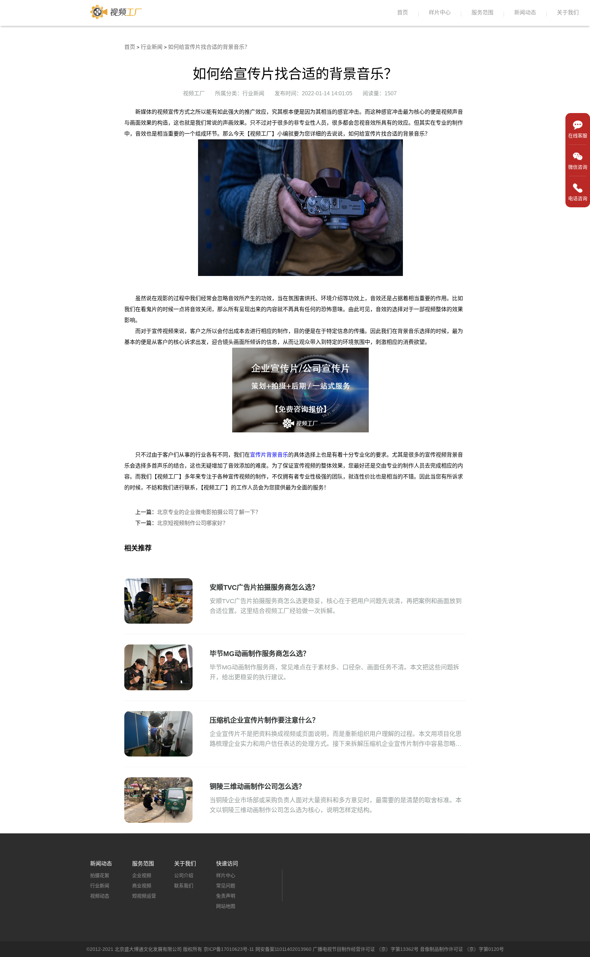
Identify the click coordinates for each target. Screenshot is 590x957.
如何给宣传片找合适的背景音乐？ (209, 47)
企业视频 (141, 875)
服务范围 (482, 12)
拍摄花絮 (99, 875)
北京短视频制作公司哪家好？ (192, 523)
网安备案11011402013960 (283, 949)
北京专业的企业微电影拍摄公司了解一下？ (209, 512)
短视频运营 (144, 896)
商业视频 (141, 885)
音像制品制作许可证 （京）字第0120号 (462, 949)
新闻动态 (525, 12)
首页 (402, 12)
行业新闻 (152, 47)
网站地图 (225, 906)
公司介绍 (183, 875)
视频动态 (99, 896)
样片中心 (440, 12)
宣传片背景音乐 (269, 455)
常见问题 (225, 885)
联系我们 (183, 885)
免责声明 (225, 896)
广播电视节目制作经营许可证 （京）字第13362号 (366, 949)
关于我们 (568, 12)
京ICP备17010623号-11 (228, 949)
